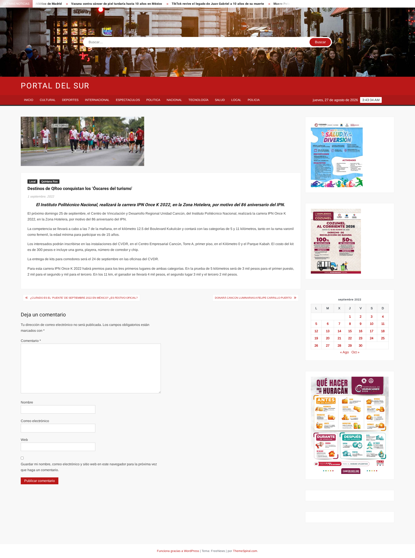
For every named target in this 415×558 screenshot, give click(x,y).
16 (360, 331)
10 (371, 323)
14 (339, 331)
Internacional (97, 100)
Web (24, 440)
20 (327, 338)
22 (350, 338)
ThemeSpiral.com (245, 551)
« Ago (344, 352)
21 (339, 338)
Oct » (355, 352)
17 (371, 331)
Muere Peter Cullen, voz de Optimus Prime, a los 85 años (290, 4)
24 (371, 338)
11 (383, 323)
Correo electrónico (35, 421)
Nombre (27, 402)
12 (316, 331)
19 (316, 338)
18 (383, 331)
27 (327, 345)
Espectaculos (128, 100)
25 (383, 338)
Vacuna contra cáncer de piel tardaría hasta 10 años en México (91, 4)
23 (360, 338)
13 (327, 331)
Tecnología (198, 100)
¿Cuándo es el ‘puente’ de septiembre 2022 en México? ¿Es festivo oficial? (84, 297)
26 (316, 345)
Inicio (28, 100)
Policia (254, 100)
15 (350, 331)
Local (236, 100)
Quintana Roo (49, 181)
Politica (153, 100)
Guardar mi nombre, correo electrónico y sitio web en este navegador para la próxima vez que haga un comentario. (89, 467)
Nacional (174, 100)
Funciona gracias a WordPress (178, 551)
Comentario (31, 341)
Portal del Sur (55, 86)
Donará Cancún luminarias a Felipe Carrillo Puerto (253, 297)
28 (339, 345)
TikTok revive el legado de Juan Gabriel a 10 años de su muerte (193, 4)
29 (350, 345)
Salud (220, 100)
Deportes (70, 100)
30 (360, 345)
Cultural (48, 100)
